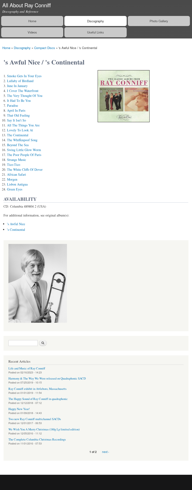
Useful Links (95, 32)
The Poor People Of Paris (24, 154)
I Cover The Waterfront (22, 90)
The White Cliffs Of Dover (25, 169)
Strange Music (16, 159)
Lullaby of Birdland (20, 81)
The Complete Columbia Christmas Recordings (37, 439)
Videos (32, 32)
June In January (17, 86)
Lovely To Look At (20, 130)
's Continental (16, 229)
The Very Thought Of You (24, 95)
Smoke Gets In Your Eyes (24, 76)
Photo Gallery (159, 21)
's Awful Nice (16, 224)
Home (32, 21)
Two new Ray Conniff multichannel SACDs (34, 419)
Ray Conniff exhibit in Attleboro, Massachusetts (37, 389)
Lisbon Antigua (17, 184)
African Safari (16, 174)
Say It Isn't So (16, 120)
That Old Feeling (18, 115)
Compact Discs (44, 48)
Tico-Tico (13, 164)
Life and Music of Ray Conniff (26, 368)
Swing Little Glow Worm (24, 150)
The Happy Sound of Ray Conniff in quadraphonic (38, 399)
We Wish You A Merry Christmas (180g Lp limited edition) (44, 429)
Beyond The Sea (18, 145)
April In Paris (16, 110)
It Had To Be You (19, 100)
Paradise (12, 105)
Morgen (12, 179)
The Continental (17, 135)
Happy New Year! (19, 409)
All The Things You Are (23, 125)
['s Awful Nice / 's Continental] (124, 124)
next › (105, 452)
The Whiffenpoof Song (22, 140)
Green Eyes (14, 189)
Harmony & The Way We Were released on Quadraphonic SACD (47, 378)
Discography (95, 21)
